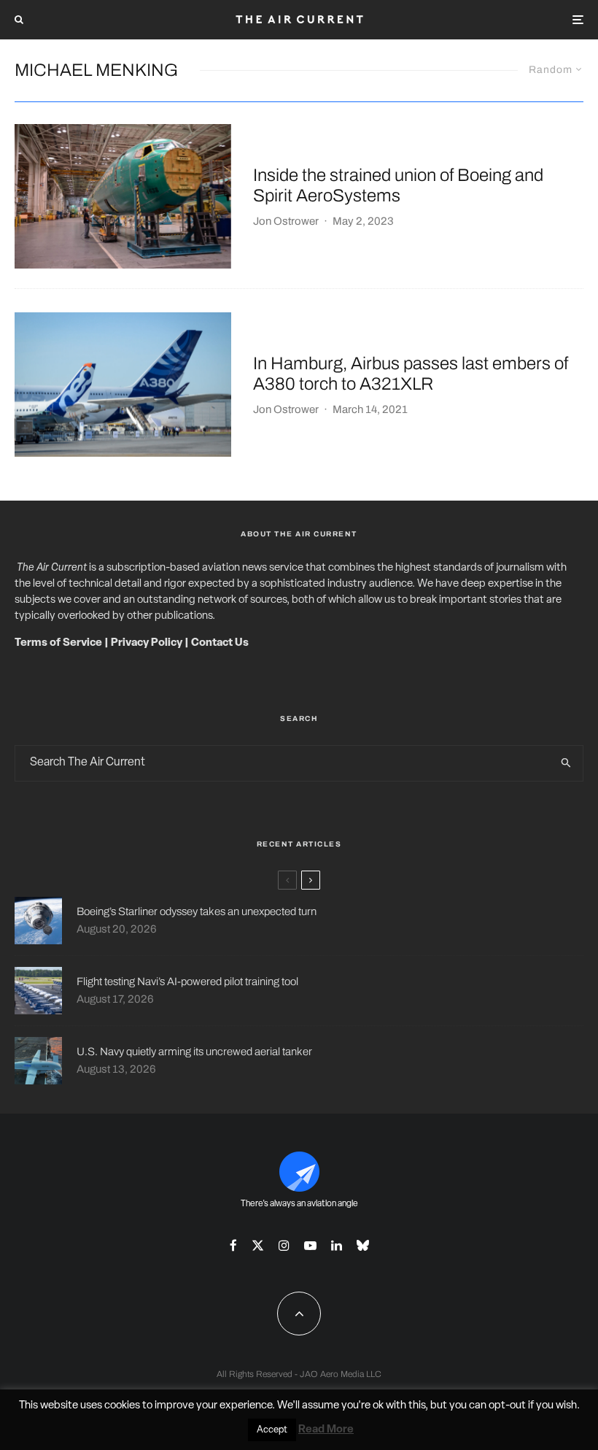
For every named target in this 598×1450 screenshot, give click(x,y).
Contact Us (220, 643)
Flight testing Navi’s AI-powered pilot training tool (187, 981)
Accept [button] (272, 1430)
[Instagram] (284, 1245)
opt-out (507, 1405)
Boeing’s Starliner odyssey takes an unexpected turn (197, 911)
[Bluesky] (362, 1245)
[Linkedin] (336, 1245)
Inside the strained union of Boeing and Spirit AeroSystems (398, 186)
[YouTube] (310, 1245)
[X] (257, 1245)
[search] (566, 763)
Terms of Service (58, 643)
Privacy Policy (146, 643)
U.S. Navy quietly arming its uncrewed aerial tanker (194, 1051)
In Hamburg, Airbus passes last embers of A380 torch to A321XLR (410, 374)
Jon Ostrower (286, 221)
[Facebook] (233, 1245)
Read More (326, 1429)
